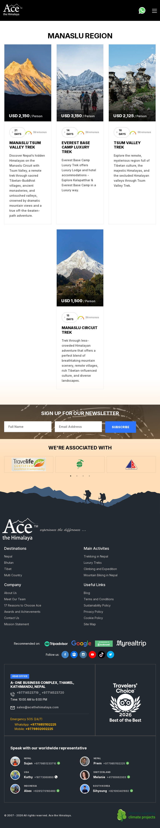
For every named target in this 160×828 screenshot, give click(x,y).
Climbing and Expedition (100, 569)
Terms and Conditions (99, 599)
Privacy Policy (93, 611)
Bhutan (9, 562)
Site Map (90, 624)
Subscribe (120, 427)
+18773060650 (44, 777)
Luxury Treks (93, 562)
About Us (10, 593)
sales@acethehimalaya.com (38, 707)
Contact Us (11, 618)
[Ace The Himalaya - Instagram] (83, 654)
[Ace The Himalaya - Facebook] (65, 654)
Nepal (8, 556)
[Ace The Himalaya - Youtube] (92, 654)
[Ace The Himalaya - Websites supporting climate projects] (136, 815)
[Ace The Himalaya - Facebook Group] (74, 654)
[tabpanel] (28, 464)
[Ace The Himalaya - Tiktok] (101, 654)
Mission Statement (16, 624)
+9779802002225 (39, 729)
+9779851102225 (43, 724)
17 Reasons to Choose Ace (22, 605)
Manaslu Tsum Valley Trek (25, 145)
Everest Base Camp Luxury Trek (76, 147)
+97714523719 (28, 692)
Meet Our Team (15, 599)
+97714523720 (53, 692)
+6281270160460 (44, 791)
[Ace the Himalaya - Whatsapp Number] (142, 10)
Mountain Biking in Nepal (101, 575)
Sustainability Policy (97, 605)
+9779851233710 (45, 763)
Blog (87, 593)
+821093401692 (119, 791)
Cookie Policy (93, 618)
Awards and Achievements (22, 611)
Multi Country (13, 575)
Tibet (7, 569)
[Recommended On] (56, 643)
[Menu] (154, 10)
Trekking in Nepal (96, 556)
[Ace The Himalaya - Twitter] (110, 654)
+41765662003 (116, 777)
